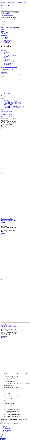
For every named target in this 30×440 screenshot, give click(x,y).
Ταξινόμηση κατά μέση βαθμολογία (12, 103)
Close (1, 435)
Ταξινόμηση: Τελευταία (9, 104)
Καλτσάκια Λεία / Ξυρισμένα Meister (6, 115)
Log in (3, 24)
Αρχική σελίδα (4, 67)
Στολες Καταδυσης (12, 67)
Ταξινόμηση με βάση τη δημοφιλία (12, 102)
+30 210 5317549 (15, 5)
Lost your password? (6, 27)
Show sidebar (4, 72)
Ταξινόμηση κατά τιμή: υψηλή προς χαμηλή (14, 107)
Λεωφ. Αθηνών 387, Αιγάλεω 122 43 (19, 2)
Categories (3, 50)
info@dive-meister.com (14, 7)
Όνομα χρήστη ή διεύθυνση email (9, 17)
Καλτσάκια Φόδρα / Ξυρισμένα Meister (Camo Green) (9, 220)
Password (3, 21)
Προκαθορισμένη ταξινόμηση (11, 101)
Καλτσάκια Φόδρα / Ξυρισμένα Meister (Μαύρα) (9, 325)
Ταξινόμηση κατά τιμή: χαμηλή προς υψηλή (14, 106)
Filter (3, 110)
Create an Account (8, 15)
